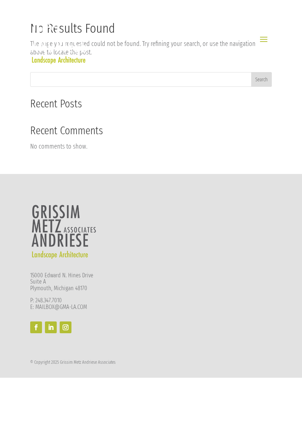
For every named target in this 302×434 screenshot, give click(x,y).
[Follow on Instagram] (65, 327)
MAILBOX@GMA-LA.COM (61, 306)
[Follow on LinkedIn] (51, 327)
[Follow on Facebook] (36, 327)
